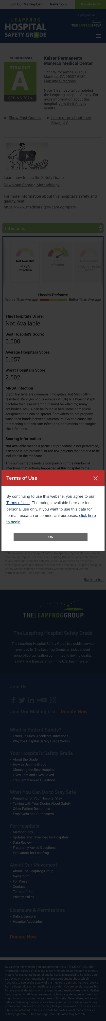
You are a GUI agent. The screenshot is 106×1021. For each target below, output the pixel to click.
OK (50, 537)
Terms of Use (18, 503)
